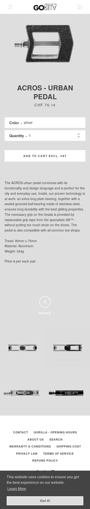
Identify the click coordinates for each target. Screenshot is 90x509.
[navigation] (10, 7)
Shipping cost (69, 446)
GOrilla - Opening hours (55, 432)
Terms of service (58, 453)
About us (35, 439)
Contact (20, 432)
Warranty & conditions (30, 446)
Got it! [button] (45, 501)
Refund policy (45, 460)
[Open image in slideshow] (45, 44)
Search (56, 439)
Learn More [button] (16, 489)
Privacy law (27, 453)
